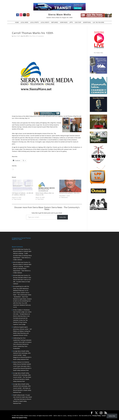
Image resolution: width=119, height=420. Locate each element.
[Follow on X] (24, 14)
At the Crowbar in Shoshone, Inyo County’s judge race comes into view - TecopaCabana (22, 312)
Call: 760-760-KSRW (98, 22)
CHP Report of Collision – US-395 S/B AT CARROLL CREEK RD (22, 194)
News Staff (17, 36)
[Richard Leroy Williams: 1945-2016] (70, 186)
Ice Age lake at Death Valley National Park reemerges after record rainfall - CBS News (22, 386)
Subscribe (62, 217)
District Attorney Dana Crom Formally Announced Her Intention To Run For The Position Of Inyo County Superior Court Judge (21, 320)
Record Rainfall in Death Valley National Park (22, 401)
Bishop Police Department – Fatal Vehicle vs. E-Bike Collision (22, 258)
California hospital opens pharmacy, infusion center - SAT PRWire (22, 329)
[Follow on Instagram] (21, 14)
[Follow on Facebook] (17, 14)
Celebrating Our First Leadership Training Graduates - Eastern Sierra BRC (22, 340)
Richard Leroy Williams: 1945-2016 (69, 193)
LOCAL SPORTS (34, 22)
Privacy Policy (96, 415)
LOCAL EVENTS (45, 22)
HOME (17, 22)
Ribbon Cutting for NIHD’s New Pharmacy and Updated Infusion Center (21, 333)
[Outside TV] (98, 193)
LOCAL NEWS (24, 22)
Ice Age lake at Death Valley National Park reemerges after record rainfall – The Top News (22, 375)
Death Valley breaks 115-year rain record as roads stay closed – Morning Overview (22, 397)
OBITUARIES (54, 22)
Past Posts (33, 36)
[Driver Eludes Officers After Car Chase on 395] (47, 186)
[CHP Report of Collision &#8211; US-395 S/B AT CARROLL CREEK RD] (23, 186)
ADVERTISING (87, 22)
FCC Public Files (98, 53)
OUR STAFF (78, 22)
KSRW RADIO (64, 22)
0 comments (40, 36)
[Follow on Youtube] (28, 14)
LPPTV (71, 22)
